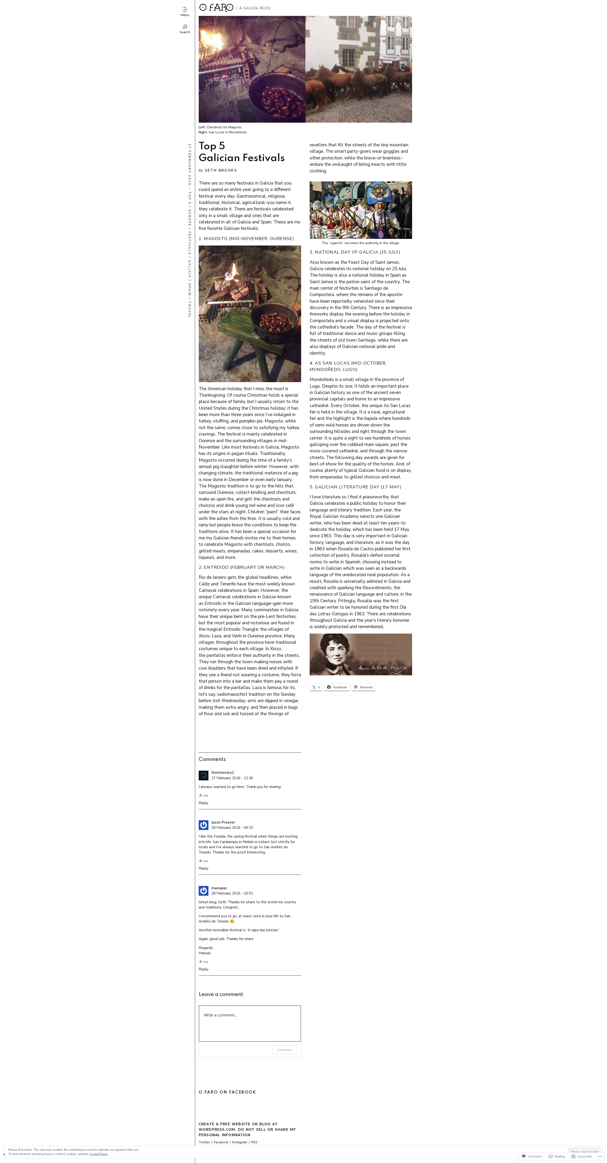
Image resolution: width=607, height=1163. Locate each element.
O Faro (216, 8)
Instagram (239, 1142)
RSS (254, 1142)
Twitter (204, 1142)
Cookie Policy (99, 1154)
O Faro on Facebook (227, 1092)
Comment (284, 1050)
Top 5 (189, 198)
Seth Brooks (221, 170)
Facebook (221, 1142)
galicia (189, 269)
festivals (189, 243)
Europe (189, 218)
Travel (189, 309)
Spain (189, 289)
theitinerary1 (222, 772)
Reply (203, 802)
